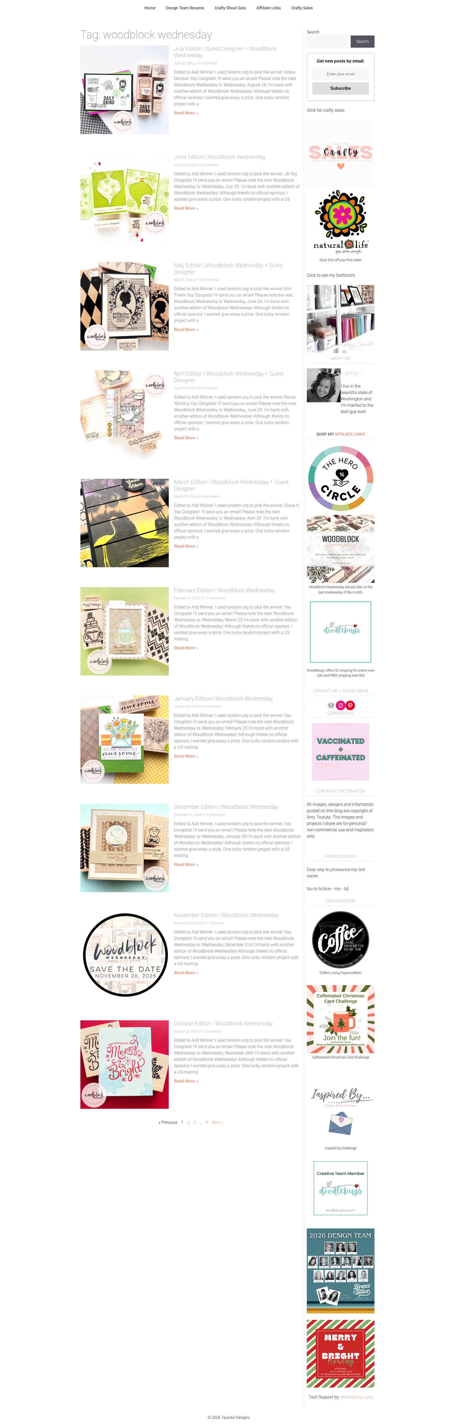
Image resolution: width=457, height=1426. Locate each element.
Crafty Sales (302, 8)
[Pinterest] (350, 705)
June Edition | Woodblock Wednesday (220, 157)
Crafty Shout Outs (230, 8)
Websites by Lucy (357, 1397)
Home (149, 8)
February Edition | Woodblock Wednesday (224, 590)
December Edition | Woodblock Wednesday (226, 807)
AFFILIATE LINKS (350, 434)
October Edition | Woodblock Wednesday (223, 1023)
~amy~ (351, 373)
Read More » (186, 112)
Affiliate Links (269, 8)
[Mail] (331, 705)
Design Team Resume (185, 8)
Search (313, 32)
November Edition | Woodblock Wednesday (226, 915)
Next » (217, 1122)
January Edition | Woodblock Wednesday (223, 698)
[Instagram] (340, 705)
